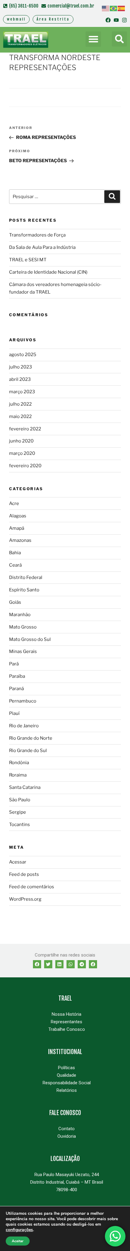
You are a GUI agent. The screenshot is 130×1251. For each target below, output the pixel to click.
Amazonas (20, 540)
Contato (66, 1128)
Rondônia (19, 762)
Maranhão (20, 614)
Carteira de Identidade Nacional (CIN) (48, 272)
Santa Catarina (25, 787)
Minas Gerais (23, 651)
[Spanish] (121, 8)
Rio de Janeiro (24, 725)
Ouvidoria (66, 1136)
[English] (106, 8)
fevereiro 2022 (25, 429)
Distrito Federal (25, 577)
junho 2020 (21, 441)
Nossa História (66, 1014)
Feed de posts (24, 874)
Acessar (17, 862)
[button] (93, 39)
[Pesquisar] (112, 196)
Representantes (66, 1021)
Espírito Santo (24, 590)
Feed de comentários (31, 886)
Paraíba (17, 676)
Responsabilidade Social (67, 1082)
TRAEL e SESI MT (28, 259)
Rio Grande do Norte (30, 738)
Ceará (15, 565)
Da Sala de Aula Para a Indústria (42, 247)
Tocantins (19, 824)
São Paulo (19, 799)
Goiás (15, 602)
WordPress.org (25, 899)
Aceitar (18, 1241)
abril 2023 (20, 379)
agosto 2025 (22, 354)
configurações (19, 1230)
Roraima (18, 775)
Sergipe (17, 812)
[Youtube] (116, 20)
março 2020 (22, 453)
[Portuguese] (114, 8)
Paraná (16, 688)
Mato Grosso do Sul (30, 639)
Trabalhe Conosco (66, 1029)
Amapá (16, 528)
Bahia (15, 552)
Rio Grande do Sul (28, 750)
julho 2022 (20, 404)
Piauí (14, 713)
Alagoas (17, 516)
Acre (14, 503)
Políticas (66, 1067)
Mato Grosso (23, 627)
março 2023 (22, 391)
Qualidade (66, 1075)
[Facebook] (108, 20)
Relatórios (67, 1090)
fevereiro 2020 (25, 465)
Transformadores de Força (37, 235)
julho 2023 (20, 367)
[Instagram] (124, 20)
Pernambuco (22, 701)
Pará (14, 664)
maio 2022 (20, 416)
